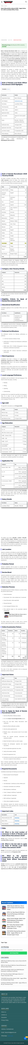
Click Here (10, 1035)
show (8, 89)
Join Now (4, 46)
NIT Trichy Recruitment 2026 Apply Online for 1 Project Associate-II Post (15, 926)
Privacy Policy (4, 1020)
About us (3, 1012)
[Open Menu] (2, 2)
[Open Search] (26, 2)
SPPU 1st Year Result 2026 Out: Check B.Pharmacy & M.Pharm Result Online (16, 914)
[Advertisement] (14, 25)
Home (2, 5)
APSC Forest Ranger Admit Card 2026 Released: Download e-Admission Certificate (16, 920)
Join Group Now (14, 953)
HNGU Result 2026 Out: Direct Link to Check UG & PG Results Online (15, 907)
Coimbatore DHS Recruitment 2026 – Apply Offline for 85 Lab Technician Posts (14, 983)
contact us (4, 1014)
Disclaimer (4, 1017)
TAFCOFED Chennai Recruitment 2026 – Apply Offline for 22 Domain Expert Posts (16, 932)
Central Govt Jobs (18, 101)
